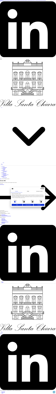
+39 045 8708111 (3, 214)
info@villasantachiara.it (4, 215)
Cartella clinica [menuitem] (5, 175)
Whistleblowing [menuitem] (3, 222)
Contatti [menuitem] (2, 176)
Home (0, 178)
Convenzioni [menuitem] (4, 171)
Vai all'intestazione (2, 0)
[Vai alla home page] (28, 106)
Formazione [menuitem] (3, 170)
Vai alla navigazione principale (8, 0)
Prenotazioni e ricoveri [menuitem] (5, 174)
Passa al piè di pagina (43, 0)
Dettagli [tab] (28, 191)
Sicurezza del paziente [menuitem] (4, 220)
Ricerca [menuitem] (2, 172)
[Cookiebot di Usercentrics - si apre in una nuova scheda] (41, 188)
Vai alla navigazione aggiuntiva (23, 0)
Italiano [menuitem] (2, 281)
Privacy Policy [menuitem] (3, 391)
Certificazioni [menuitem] (3, 218)
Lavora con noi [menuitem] (5, 177)
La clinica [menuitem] (3, 166)
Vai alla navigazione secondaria (16, 0)
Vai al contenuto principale (37, 0)
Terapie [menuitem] (4, 169)
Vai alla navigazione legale (30, 0)
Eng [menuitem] (3, 162)
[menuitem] (5, 168)
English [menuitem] (2, 282)
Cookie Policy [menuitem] (3, 392)
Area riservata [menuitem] (3, 223)
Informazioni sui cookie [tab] (39, 191)
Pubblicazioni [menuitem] (4, 173)
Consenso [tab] (16, 191)
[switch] (24, 201)
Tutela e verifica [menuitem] (3, 219)
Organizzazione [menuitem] (5, 167)
